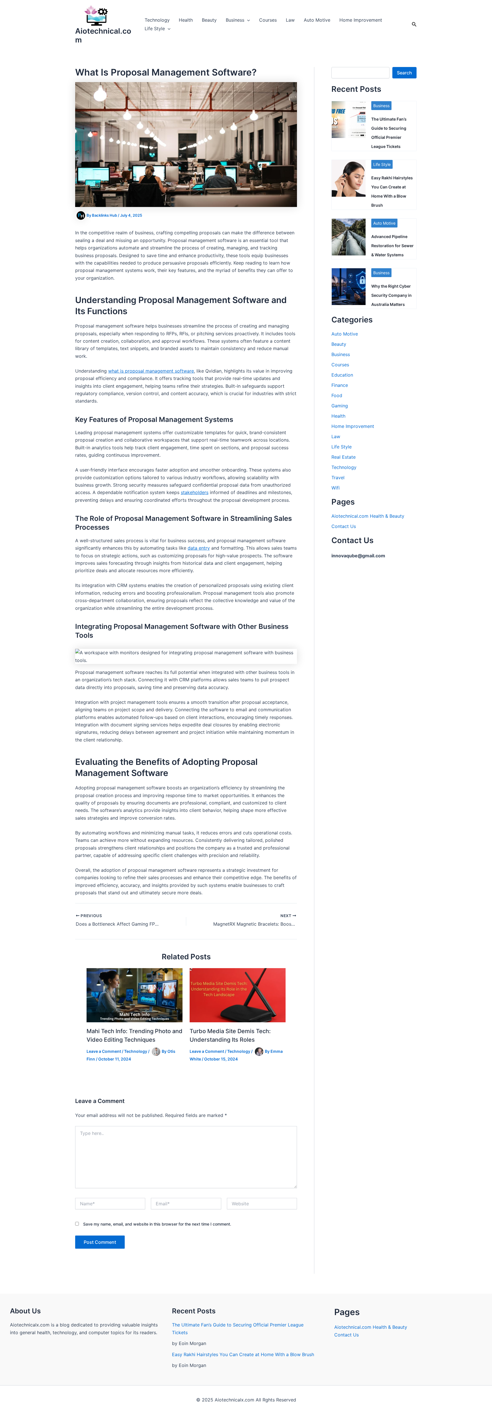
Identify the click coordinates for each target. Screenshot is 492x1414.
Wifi (335, 488)
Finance (339, 385)
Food (336, 395)
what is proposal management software (151, 371)
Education (342, 375)
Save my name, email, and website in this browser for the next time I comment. (157, 1224)
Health (186, 20)
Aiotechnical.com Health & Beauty (367, 516)
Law (290, 20)
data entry (199, 548)
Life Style (155, 28)
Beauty (209, 20)
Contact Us (343, 526)
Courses (268, 20)
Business (235, 20)
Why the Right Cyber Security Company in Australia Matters (391, 295)
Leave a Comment (104, 1051)
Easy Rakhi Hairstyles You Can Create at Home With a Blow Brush (243, 1354)
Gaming (339, 406)
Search (404, 73)
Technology (157, 20)
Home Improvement (360, 20)
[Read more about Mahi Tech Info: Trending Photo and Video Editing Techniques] (135, 995)
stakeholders (194, 492)
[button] (247, 20)
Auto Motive (317, 20)
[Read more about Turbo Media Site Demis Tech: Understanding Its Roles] (238, 995)
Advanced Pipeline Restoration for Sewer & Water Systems (392, 245)
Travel (338, 477)
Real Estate (343, 457)
